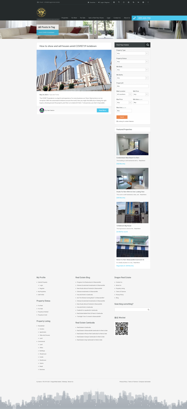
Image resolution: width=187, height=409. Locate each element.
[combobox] (132, 53)
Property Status (121, 58)
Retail (41, 366)
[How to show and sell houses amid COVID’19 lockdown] (74, 70)
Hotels (41, 357)
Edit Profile (41, 294)
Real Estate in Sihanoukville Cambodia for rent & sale (92, 330)
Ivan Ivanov (50, 110)
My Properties (42, 291)
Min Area (137, 99)
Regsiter (42, 288)
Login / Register (105, 2)
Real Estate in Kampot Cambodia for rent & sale (90, 336)
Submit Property (42, 282)
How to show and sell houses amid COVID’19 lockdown (68, 46)
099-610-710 (144, 18)
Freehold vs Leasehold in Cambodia (87, 310)
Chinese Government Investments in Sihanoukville (91, 285)
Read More (102, 110)
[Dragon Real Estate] (41, 13)
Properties (65, 18)
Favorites (92, 2)
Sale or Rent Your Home (96, 18)
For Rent (74, 18)
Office (41, 347)
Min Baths (119, 75)
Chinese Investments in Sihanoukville (87, 291)
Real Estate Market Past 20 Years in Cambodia (90, 313)
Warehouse (43, 360)
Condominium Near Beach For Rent (127, 158)
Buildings (42, 351)
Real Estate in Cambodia (84, 327)
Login (41, 285)
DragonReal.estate (56, 381)
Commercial (41, 341)
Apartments (43, 332)
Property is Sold (42, 315)
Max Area (121, 107)
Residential (41, 326)
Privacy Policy (119, 294)
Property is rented (43, 312)
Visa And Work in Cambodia (85, 294)
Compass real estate (144, 381)
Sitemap (64, 381)
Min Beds (119, 66)
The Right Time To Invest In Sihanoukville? (89, 316)
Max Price (119, 99)
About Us (127, 18)
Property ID (119, 83)
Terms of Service (121, 291)
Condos (42, 329)
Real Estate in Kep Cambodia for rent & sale (89, 340)
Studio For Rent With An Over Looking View (130, 192)
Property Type (120, 50)
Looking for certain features (126, 121)
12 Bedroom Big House (123, 226)
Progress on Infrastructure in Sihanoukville (89, 282)
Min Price (136, 91)
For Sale (82, 18)
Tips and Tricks (54, 94)
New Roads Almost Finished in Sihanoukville (89, 288)
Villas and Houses (45, 335)
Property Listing (120, 288)
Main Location (120, 91)
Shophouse (43, 354)
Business (42, 369)
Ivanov (40, 381)
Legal (108, 18)
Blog (117, 298)
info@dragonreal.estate (52, 2)
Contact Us (117, 18)
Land (41, 338)
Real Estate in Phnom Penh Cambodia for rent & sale (92, 333)
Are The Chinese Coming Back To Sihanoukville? (90, 298)
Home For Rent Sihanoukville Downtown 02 (130, 260)
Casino (42, 363)
